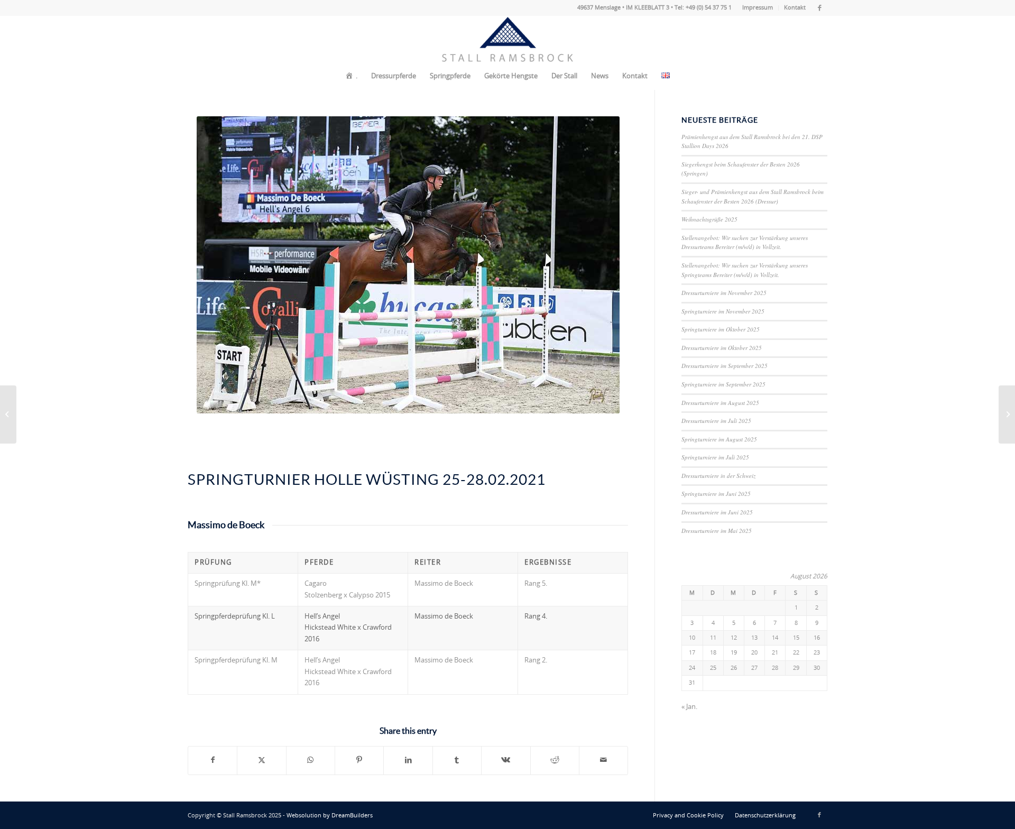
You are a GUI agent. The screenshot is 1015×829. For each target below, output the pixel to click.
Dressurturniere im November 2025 (724, 293)
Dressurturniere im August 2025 (720, 403)
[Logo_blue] (507, 39)
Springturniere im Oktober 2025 (720, 329)
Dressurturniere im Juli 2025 (716, 421)
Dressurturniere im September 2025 (724, 366)
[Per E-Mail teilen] (603, 760)
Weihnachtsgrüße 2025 (709, 219)
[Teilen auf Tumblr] (457, 760)
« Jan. (689, 707)
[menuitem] (758, 8)
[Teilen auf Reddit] (555, 760)
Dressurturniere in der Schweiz (718, 476)
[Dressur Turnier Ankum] (1007, 414)
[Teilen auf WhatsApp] (311, 760)
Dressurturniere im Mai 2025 (716, 531)
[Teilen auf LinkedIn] (408, 760)
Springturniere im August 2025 (719, 439)
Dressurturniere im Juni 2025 (717, 512)
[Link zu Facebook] (819, 8)
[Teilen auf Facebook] (212, 760)
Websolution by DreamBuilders (330, 815)
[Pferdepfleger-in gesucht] (8, 414)
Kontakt (795, 8)
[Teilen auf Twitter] (261, 760)
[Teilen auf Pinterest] (359, 760)
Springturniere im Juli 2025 (715, 457)
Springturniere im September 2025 (723, 384)
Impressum (757, 8)
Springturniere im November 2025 (722, 311)
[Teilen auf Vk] (506, 760)
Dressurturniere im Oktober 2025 (721, 348)
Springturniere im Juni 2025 (716, 494)
